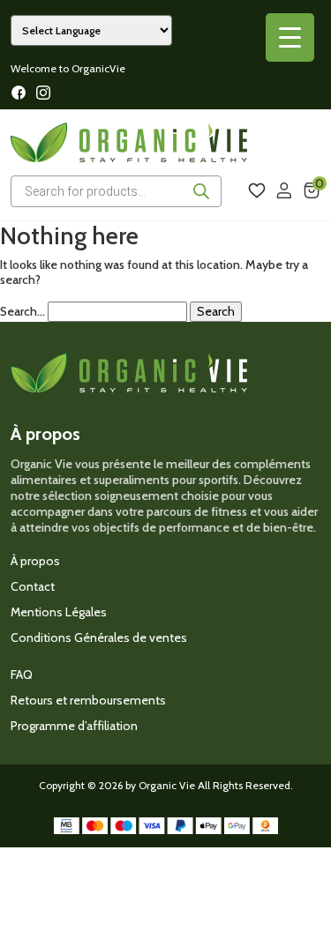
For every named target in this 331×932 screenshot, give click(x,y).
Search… (22, 311)
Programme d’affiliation (74, 726)
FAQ (22, 674)
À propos (35, 561)
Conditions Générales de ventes (99, 637)
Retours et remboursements (88, 700)
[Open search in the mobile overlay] (116, 191)
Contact (33, 586)
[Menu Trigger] (290, 37)
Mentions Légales (59, 612)
